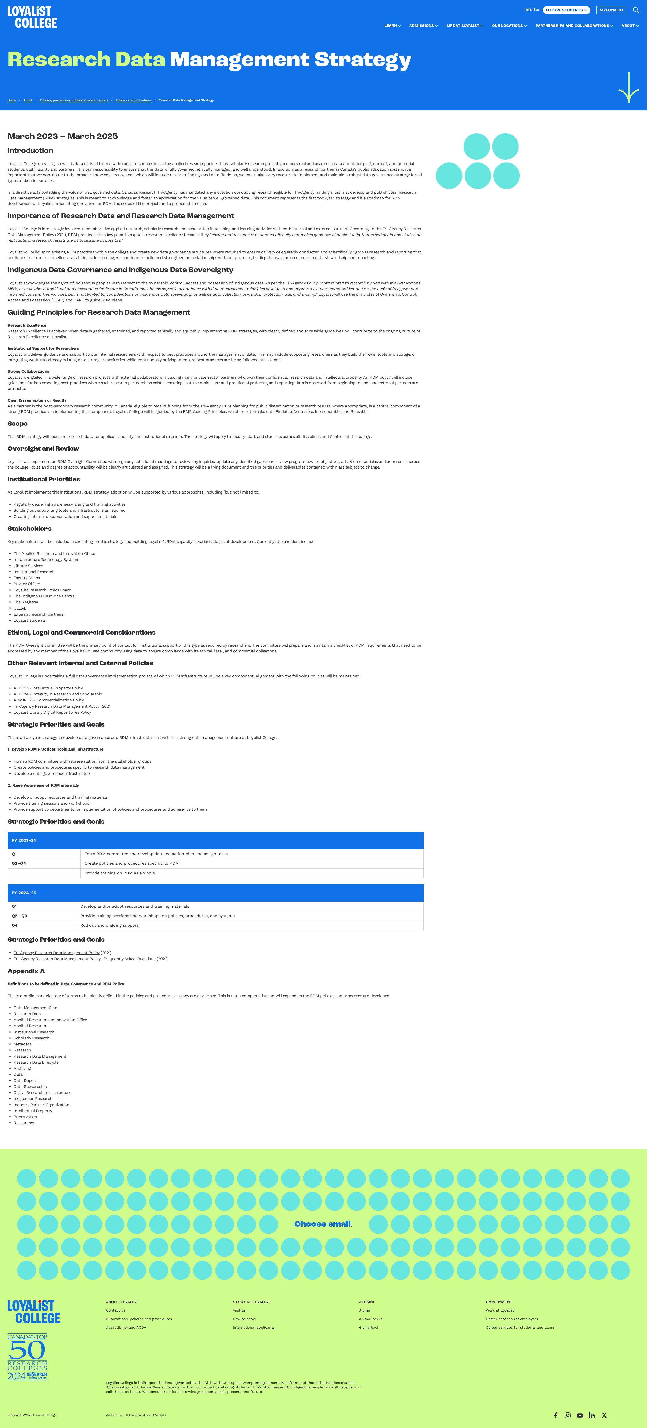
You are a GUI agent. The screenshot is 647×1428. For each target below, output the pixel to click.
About (28, 100)
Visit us (239, 1310)
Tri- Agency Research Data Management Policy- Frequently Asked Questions (84, 958)
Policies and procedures (133, 100)
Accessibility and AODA (126, 1327)
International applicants (254, 1327)
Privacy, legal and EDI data (146, 1415)
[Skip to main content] (628, 87)
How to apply (244, 1319)
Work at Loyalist (500, 1310)
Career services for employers (512, 1319)
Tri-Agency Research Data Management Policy (57, 952)
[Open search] (636, 10)
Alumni (365, 1310)
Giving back (369, 1327)
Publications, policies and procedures (139, 1319)
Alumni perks (370, 1319)
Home (12, 100)
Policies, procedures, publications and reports (74, 100)
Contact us (115, 1310)
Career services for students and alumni (521, 1327)
